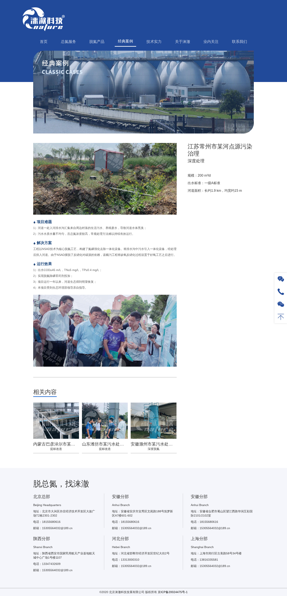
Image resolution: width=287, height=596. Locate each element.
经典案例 (125, 41)
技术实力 (154, 42)
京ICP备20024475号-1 (173, 592)
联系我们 (239, 42)
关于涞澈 (182, 42)
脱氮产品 (96, 42)
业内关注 (211, 42)
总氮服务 (68, 42)
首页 (43, 42)
